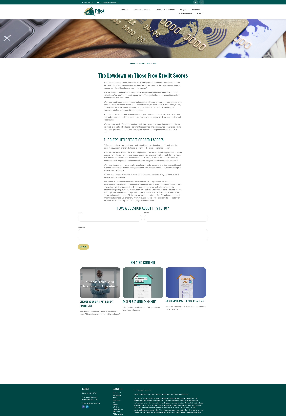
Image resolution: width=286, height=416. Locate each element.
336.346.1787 (89, 2)
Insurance (116, 400)
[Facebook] (201, 2)
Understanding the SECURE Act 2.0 (185, 301)
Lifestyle (116, 407)
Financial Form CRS (144, 390)
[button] (124, 10)
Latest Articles (118, 409)
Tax (114, 402)
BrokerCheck (183, 394)
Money (115, 404)
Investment (117, 395)
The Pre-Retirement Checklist (139, 301)
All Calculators (118, 414)
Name (80, 213)
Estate (115, 397)
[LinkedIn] (195, 2)
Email (146, 213)
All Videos (116, 412)
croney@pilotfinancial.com (109, 2)
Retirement (117, 393)
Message (81, 227)
